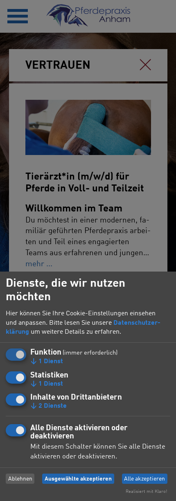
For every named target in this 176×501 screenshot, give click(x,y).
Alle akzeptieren (144, 479)
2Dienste (48, 406)
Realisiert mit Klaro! (146, 491)
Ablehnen (20, 479)
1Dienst (46, 361)
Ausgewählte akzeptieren (78, 479)
